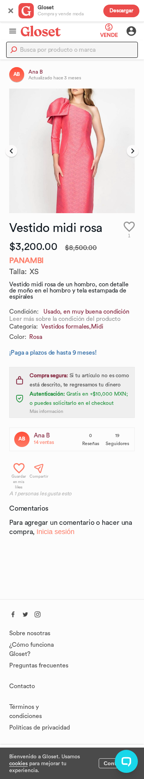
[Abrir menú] (10, 31)
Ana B (42, 435)
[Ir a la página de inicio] (41, 31)
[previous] (11, 151)
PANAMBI (26, 261)
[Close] (11, 11)
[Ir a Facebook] (13, 613)
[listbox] (72, 151)
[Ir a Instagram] (37, 613)
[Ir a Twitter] (25, 613)
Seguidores (117, 443)
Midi (97, 327)
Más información (46, 411)
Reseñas (90, 443)
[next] (133, 151)
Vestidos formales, (66, 327)
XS (34, 272)
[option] (72, 151)
